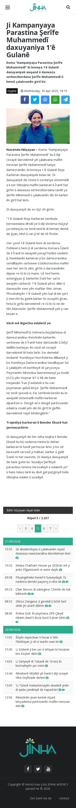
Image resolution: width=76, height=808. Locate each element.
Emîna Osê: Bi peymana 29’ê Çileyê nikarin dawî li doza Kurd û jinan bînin (41, 615)
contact (64, 798)
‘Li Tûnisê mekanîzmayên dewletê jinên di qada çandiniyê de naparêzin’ (42, 687)
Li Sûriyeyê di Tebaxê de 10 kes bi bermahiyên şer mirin (38, 663)
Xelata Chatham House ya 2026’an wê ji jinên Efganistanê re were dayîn (43, 567)
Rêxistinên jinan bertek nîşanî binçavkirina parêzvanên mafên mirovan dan (43, 701)
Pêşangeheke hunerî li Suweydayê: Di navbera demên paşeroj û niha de (41, 579)
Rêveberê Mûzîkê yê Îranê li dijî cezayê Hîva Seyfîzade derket (42, 675)
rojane (12, 91)
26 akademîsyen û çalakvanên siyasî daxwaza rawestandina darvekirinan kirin (43, 551)
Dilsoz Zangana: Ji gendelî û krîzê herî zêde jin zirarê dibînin (41, 603)
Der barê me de (41, 798)
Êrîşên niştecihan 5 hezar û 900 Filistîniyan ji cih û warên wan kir (37, 639)
